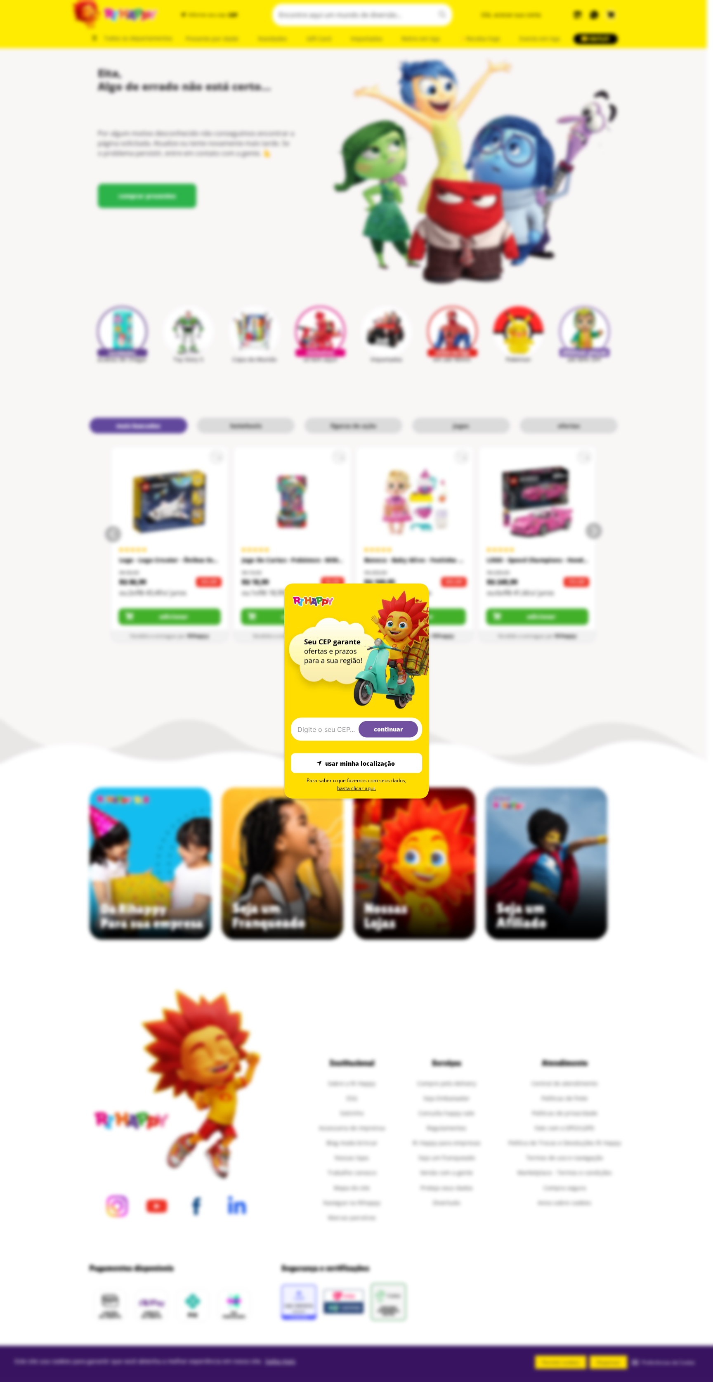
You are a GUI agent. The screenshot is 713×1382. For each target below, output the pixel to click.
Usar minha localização (360, 763)
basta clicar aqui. (356, 788)
